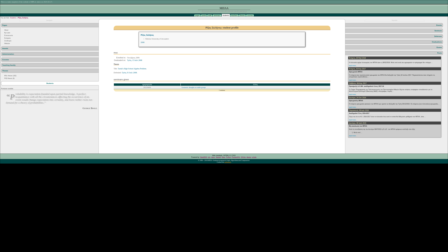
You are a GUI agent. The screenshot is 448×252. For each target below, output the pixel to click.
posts (204, 15)
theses (242, 15)
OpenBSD (203, 157)
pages (197, 15)
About (6, 30)
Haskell (218, 157)
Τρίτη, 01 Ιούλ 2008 (129, 73)
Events (439, 25)
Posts (439, 53)
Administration (8, 54)
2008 (142, 42)
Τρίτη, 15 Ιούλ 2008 (134, 60)
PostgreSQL (236, 157)
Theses (5, 71)
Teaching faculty (9, 65)
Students (13, 18)
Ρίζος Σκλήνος (23, 18)
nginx (213, 157)
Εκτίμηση (7, 38)
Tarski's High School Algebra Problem (132, 69)
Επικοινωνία (8, 35)
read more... (353, 65)
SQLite (243, 157)
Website (7, 43)
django (249, 157)
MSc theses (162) (10, 76)
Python (228, 157)
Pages (4, 25)
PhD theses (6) (9, 78)
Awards (5, 48)
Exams (439, 47)
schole (254, 157)
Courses (5, 60)
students (226, 15)
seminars (217, 15)
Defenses (438, 36)
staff (209, 15)
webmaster (227, 162)
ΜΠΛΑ (224, 8)
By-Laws (7, 33)
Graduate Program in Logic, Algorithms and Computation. (224, 11)
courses (250, 15)
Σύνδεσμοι (7, 41)
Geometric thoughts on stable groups (194, 87)
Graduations (437, 42)
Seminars (438, 31)
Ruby (223, 157)
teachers (234, 15)
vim (209, 157)
